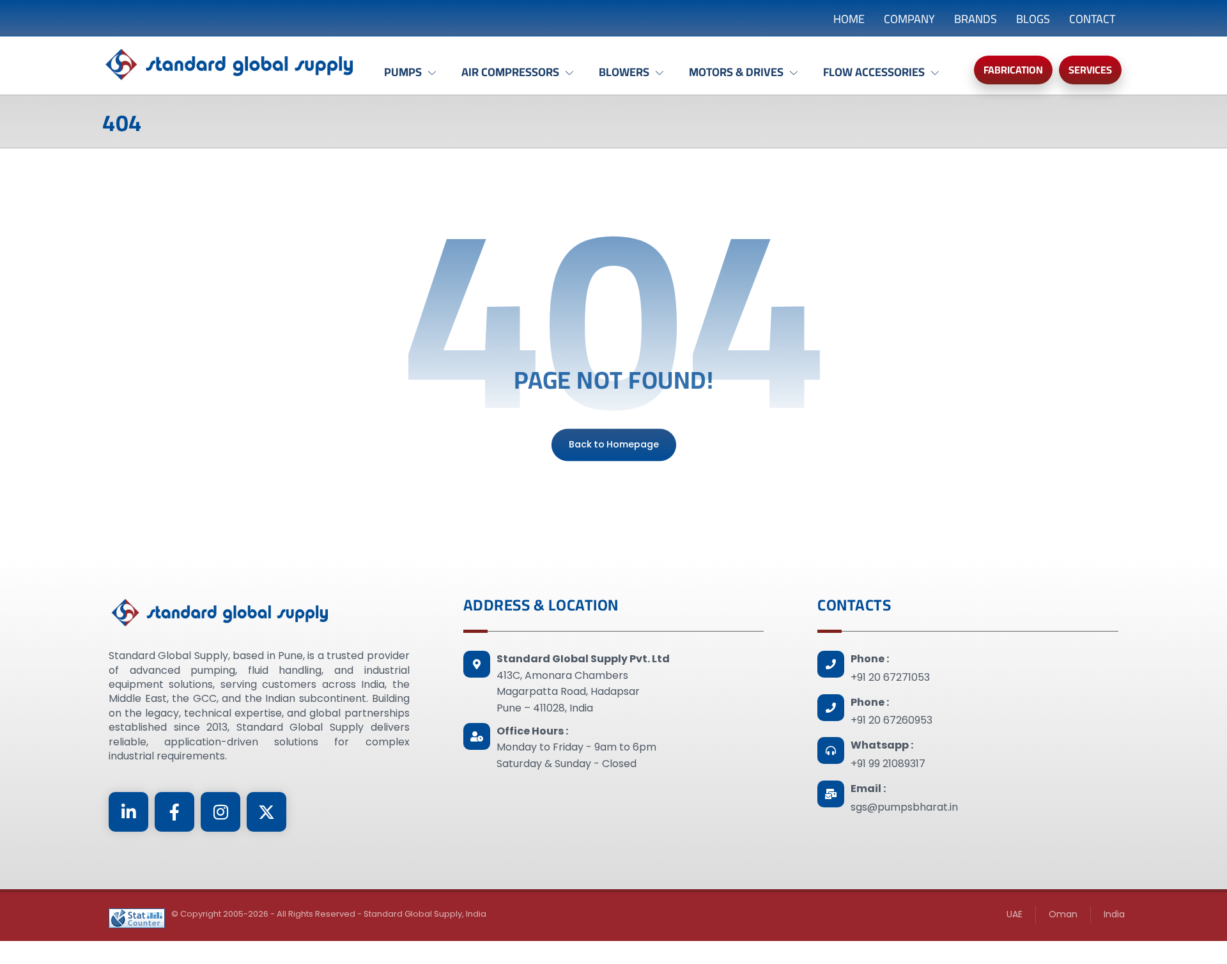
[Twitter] (266, 812)
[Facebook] (174, 812)
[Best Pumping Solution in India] (230, 65)
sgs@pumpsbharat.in (904, 807)
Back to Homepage (613, 444)
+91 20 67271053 (890, 677)
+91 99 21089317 (888, 763)
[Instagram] (220, 812)
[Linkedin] (128, 812)
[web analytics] (137, 918)
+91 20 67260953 (891, 720)
